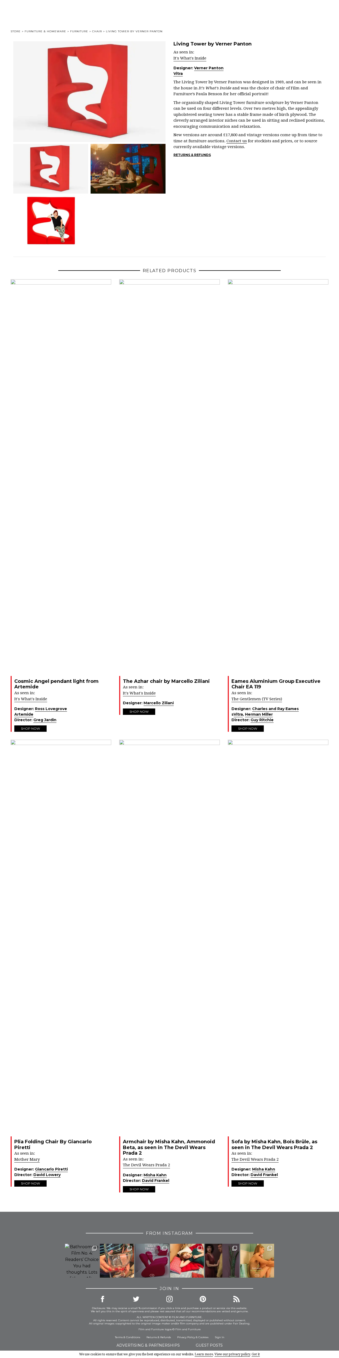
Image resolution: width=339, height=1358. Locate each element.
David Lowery (47, 1174)
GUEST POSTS (209, 1345)
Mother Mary (27, 1159)
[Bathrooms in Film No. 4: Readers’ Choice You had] (82, 1261)
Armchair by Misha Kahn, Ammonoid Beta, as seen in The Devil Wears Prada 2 (169, 1147)
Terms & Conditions (127, 1337)
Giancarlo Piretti (51, 1169)
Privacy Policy (186, 1337)
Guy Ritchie (262, 719)
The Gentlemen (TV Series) (256, 699)
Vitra (178, 73)
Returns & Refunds (192, 155)
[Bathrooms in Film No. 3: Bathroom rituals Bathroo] (257, 1261)
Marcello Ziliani (159, 703)
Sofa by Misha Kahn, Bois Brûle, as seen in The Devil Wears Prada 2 (274, 1144)
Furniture (79, 31)
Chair (97, 31)
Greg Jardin (44, 719)
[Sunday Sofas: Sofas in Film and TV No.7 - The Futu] (152, 1261)
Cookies (203, 1337)
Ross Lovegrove (51, 708)
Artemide (23, 714)
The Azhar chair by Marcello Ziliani (166, 681)
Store (16, 31)
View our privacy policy (232, 1354)
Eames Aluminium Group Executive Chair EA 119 (275, 684)
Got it (256, 1354)
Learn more (204, 1354)
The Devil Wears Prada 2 (146, 1165)
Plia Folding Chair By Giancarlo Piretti (53, 1144)
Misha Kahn (155, 1175)
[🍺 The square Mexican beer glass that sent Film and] (117, 1261)
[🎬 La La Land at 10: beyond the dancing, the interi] (187, 1261)
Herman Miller (259, 714)
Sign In (219, 1337)
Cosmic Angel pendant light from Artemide (56, 684)
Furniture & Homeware (45, 31)
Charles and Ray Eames (275, 708)
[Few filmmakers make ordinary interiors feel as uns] (222, 1261)
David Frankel (155, 1180)
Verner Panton (209, 68)
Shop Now (30, 728)
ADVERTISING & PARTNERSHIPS (148, 1345)
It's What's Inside (189, 58)
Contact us (236, 141)
